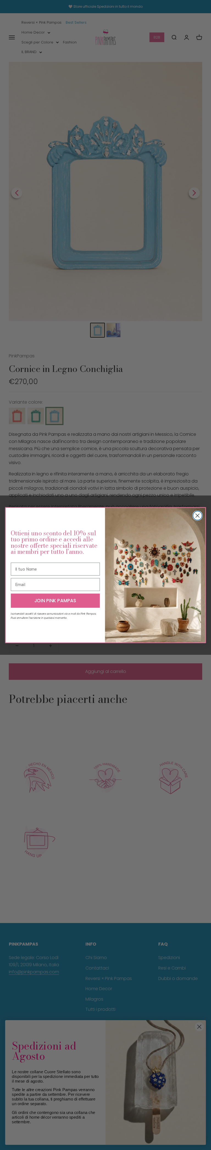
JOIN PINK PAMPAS (55, 600)
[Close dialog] (197, 515)
